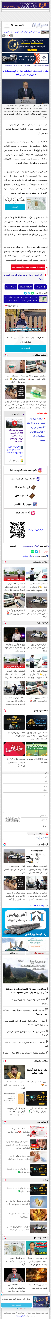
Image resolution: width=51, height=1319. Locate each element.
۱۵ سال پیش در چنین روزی (23, 479)
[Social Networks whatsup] (32, 293)
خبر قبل (12, 287)
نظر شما (44, 773)
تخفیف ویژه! (16, 1305)
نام (46, 777)
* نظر (45, 795)
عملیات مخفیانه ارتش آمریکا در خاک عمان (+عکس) (24, 1053)
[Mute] (11, 330)
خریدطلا (15, 207)
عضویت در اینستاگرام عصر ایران (23, 470)
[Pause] (7, 330)
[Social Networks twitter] (28, 293)
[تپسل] (6, 306)
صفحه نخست (45, 65)
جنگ (31, 556)
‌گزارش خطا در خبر (44, 552)
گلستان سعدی (21, 496)
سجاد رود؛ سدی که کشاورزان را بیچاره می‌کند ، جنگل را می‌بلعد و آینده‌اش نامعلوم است (16, 436)
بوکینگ (37, 838)
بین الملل (37, 65)
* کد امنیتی (43, 815)
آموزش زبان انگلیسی (23, 504)
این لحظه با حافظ (22, 487)
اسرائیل (25, 556)
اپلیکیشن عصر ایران (36, 530)
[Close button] (48, 1293)
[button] (9, 35)
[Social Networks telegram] (25, 293)
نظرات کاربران (26, 287)
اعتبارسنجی (44, 838)
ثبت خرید (25, 348)
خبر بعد (39, 287)
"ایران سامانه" (20, 1316)
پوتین (36, 556)
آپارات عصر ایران (23, 513)
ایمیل (45, 786)
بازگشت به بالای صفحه (36, 905)
